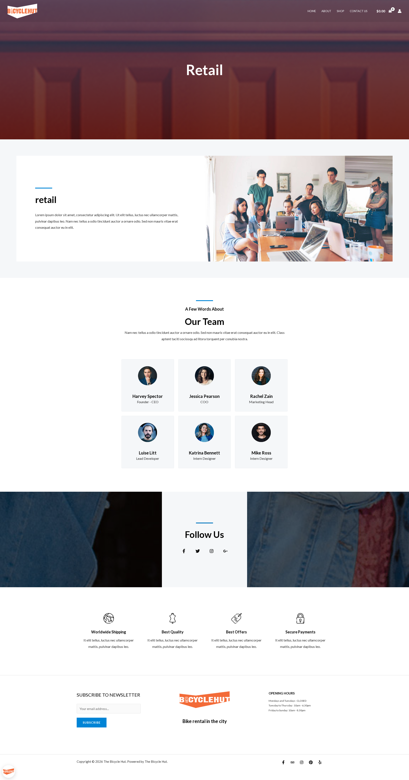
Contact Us (358, 11)
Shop (340, 11)
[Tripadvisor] (292, 762)
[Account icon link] (400, 11)
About (326, 11)
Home (312, 11)
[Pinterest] (311, 762)
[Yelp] (320, 762)
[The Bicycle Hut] (22, 11)
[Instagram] (302, 762)
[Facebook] (283, 762)
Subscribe (92, 722)
